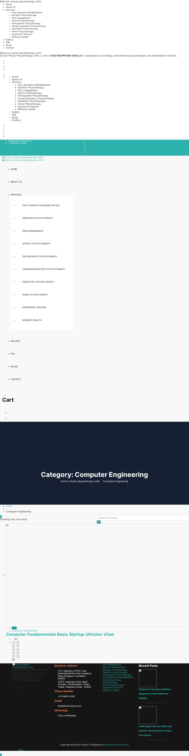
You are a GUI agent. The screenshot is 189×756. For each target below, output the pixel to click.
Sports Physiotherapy (23, 20)
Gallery (9, 39)
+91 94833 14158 (17, 143)
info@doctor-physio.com (70, 706)
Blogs (9, 45)
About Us (11, 7)
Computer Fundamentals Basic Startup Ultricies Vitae (60, 634)
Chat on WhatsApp (67, 715)
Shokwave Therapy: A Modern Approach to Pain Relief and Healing (155, 694)
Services (10, 9)
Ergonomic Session (22, 34)
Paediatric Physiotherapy (25, 28)
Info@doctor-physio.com (20, 141)
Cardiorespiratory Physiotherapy (29, 26)
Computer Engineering (24, 630)
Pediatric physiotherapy (115, 672)
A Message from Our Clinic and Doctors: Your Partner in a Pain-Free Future (155, 731)
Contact (10, 47)
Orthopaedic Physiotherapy (26, 23)
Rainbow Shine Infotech (116, 744)
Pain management (21, 18)
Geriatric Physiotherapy (24, 15)
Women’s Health (20, 37)
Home (9, 4)
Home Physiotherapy (23, 31)
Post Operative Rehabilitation (27, 12)
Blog (20, 749)
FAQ (8, 42)
